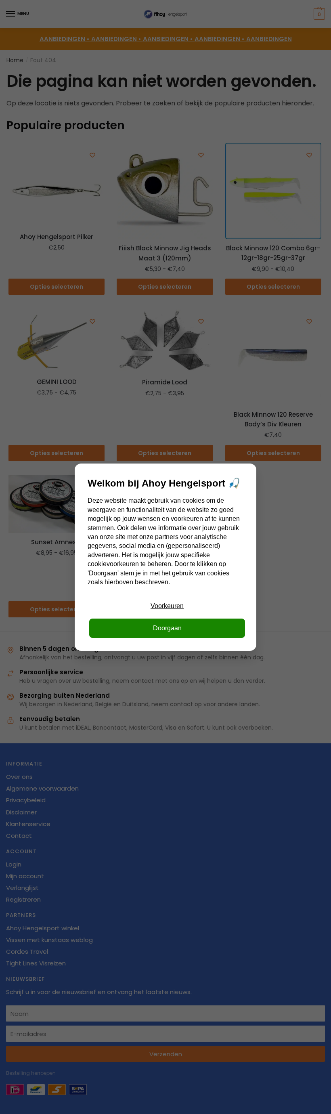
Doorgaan (167, 628)
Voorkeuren (167, 605)
